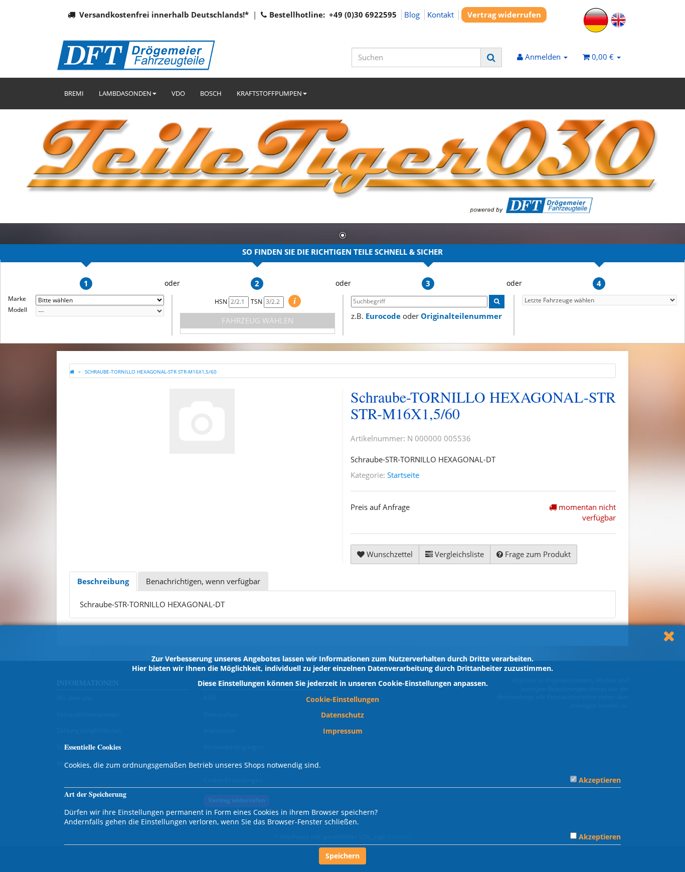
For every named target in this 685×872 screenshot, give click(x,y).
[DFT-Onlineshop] (147, 55)
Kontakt (440, 15)
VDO (178, 93)
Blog (412, 15)
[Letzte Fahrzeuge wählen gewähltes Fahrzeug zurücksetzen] (599, 300)
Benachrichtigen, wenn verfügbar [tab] (203, 581)
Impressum (343, 731)
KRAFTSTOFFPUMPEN (269, 93)
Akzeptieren (600, 780)
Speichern (342, 855)
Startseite (403, 475)
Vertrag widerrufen (504, 15)
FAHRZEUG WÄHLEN (257, 320)
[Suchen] (491, 57)
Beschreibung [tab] (103, 581)
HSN (222, 301)
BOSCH (211, 93)
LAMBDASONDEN (125, 93)
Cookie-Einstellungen (342, 699)
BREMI (74, 93)
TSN (257, 301)
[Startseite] (72, 371)
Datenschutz (342, 715)
